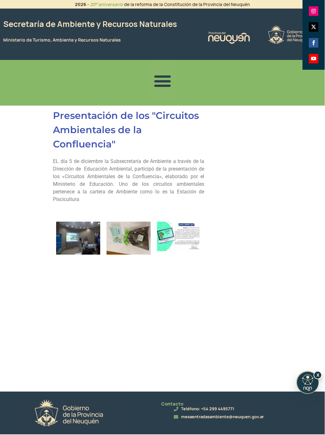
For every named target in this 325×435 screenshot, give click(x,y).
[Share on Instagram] (313, 11)
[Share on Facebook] (313, 43)
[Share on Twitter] (313, 27)
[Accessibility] (307, 382)
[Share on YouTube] (313, 58)
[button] (162, 81)
